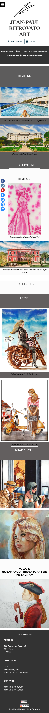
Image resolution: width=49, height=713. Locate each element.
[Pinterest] (3, 190)
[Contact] (3, 200)
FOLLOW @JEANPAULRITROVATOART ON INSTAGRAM (24, 572)
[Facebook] (3, 181)
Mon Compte (33, 709)
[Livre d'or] (3, 204)
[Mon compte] (3, 195)
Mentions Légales (17, 709)
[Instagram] (3, 186)
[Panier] (3, 209)
